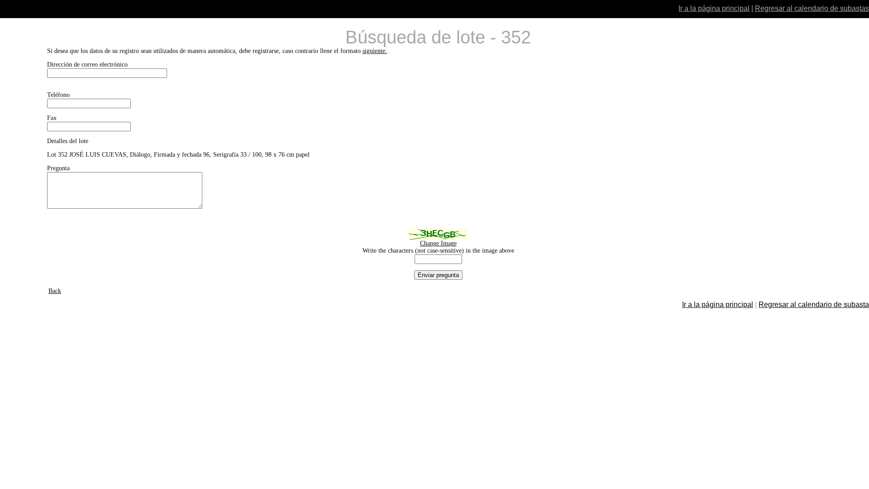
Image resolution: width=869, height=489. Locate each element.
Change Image (438, 243)
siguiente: (375, 51)
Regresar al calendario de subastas (812, 8)
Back (54, 291)
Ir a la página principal (714, 8)
